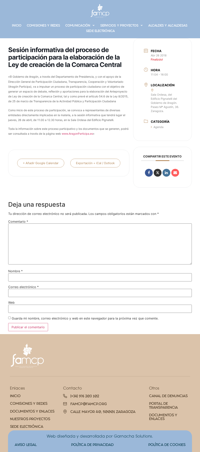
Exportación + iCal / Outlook (95, 163)
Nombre (15, 271)
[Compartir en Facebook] (149, 173)
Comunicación (77, 25)
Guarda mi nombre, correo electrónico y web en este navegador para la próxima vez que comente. (85, 318)
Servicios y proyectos (119, 25)
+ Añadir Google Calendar (41, 163)
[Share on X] (158, 173)
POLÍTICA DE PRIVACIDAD (92, 444)
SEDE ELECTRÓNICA (100, 31)
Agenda (158, 127)
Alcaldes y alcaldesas (167, 25)
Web (11, 302)
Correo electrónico (23, 286)
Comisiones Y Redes (43, 25)
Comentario (18, 221)
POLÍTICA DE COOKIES (166, 444)
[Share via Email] (175, 173)
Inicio (16, 25)
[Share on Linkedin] (166, 173)
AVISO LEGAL (25, 444)
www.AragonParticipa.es (77, 133)
